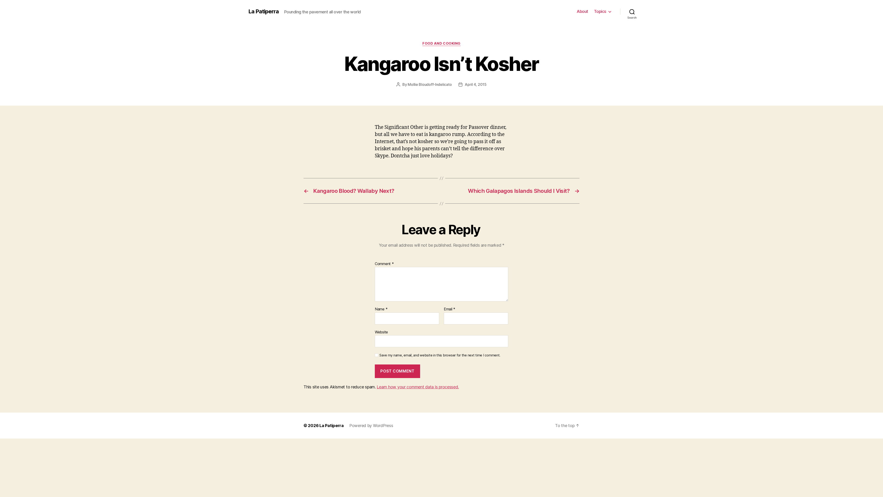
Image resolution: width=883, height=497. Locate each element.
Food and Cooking (441, 43)
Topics (600, 11)
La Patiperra (263, 11)
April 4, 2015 (476, 84)
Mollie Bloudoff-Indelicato (430, 84)
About (582, 11)
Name (381, 309)
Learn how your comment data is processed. (418, 386)
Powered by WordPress (371, 425)
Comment (384, 264)
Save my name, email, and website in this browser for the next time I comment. (439, 355)
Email (449, 309)
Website (381, 332)
